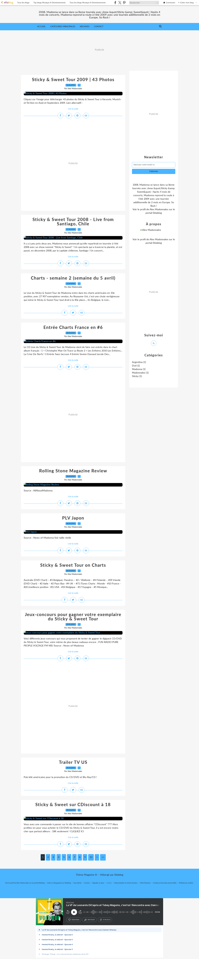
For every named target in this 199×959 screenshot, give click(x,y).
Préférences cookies (186, 883)
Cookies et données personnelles (164, 883)
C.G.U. (109, 883)
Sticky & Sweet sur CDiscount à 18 (73, 805)
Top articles (77, 883)
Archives (84, 27)
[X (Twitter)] (119, 2)
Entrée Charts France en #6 (73, 327)
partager (91, 919)
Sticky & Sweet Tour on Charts (73, 565)
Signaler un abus (98, 883)
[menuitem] (41, 26)
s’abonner (75, 919)
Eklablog (118, 875)
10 (91, 857)
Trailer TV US (73, 762)
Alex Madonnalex (159, 209)
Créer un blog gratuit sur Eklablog (59, 883)
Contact (98, 27)
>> (103, 857)
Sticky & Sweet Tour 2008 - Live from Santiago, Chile (73, 222)
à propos (106, 919)
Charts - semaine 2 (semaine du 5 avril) (73, 278)
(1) (139, 362)
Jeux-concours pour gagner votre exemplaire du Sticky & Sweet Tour (73, 617)
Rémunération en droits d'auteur (125, 883)
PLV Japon (73, 518)
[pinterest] (124, 2)
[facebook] (115, 2)
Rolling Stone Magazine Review (73, 471)
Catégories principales (62, 27)
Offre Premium (145, 883)
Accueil (41, 27)
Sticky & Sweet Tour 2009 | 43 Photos (73, 80)
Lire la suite (73, 109)
